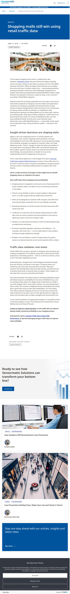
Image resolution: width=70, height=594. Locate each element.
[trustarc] (65, 592)
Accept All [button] (35, 575)
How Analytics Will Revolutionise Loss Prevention (26, 435)
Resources (11, 11)
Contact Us (61, 3)
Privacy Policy (6, 592)
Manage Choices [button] (35, 581)
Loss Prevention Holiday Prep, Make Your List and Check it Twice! (33, 505)
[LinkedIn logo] (51, 45)
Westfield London (23, 82)
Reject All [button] (35, 587)
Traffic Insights (14, 47)
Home (3, 11)
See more (8, 546)
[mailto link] (55, 46)
